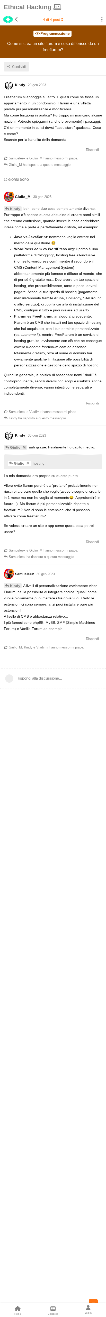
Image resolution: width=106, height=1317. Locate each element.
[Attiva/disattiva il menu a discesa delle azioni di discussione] (102, 19)
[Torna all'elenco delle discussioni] (9, 19)
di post (51, 19)
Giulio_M (18, 447)
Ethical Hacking (28, 7)
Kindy (15, 209)
